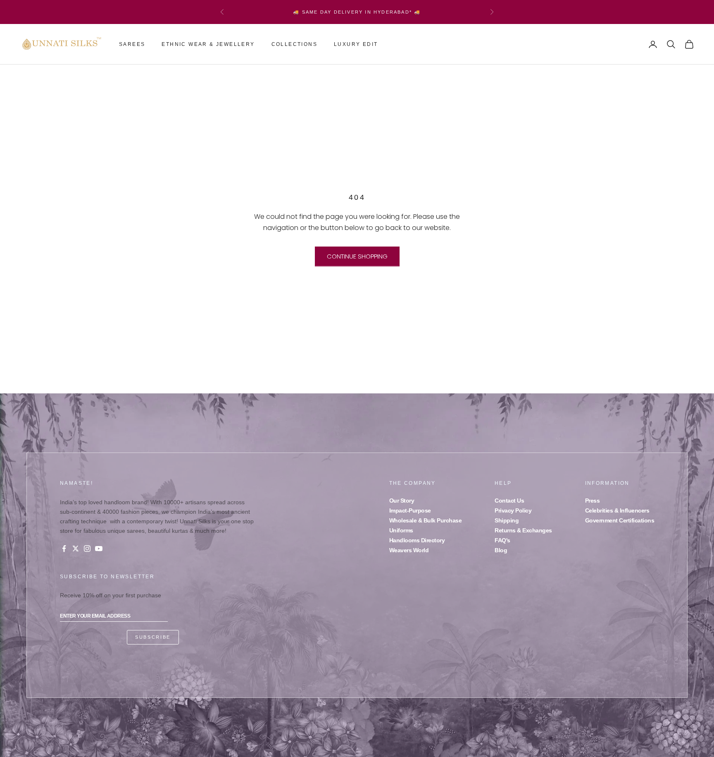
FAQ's (502, 540)
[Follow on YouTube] (99, 548)
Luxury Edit (356, 44)
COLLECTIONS (294, 44)
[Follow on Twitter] (75, 548)
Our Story (401, 500)
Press (592, 500)
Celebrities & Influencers (617, 510)
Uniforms (401, 530)
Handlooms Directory (417, 540)
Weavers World (409, 550)
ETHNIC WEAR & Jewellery (208, 44)
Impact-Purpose (410, 510)
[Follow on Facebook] (64, 548)
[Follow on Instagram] (87, 548)
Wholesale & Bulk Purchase (425, 520)
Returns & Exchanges (523, 530)
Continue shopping (357, 256)
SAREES (132, 44)
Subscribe (153, 637)
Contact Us (509, 500)
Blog (501, 550)
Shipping (507, 520)
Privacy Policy (513, 510)
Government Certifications (619, 520)
